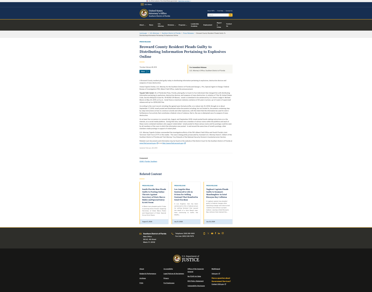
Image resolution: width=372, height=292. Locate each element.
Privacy (166, 278)
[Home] (155, 17)
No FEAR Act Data (194, 276)
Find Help (220, 11)
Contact (218, 284)
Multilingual (216, 269)
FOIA (141, 283)
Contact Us (229, 11)
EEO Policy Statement (196, 281)
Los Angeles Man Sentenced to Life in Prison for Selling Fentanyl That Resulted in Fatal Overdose (186, 194)
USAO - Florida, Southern (148, 161)
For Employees (169, 283)
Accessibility (168, 269)
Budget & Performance (148, 274)
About (142, 269)
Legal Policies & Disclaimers (174, 274)
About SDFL (211, 11)
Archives (143, 278)
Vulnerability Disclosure (196, 286)
